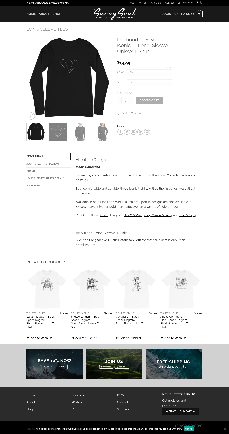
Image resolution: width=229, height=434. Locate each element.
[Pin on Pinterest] (140, 132)
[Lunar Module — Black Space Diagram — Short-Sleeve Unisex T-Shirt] (47, 289)
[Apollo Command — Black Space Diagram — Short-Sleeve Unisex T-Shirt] (181, 289)
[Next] (106, 77)
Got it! (188, 428)
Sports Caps (187, 215)
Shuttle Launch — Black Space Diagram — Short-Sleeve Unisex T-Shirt (85, 322)
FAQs (131, 2)
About (44, 14)
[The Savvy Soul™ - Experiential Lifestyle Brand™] (114, 14)
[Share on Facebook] (120, 132)
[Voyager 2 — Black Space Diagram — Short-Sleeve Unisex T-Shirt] (136, 289)
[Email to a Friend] (134, 132)
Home (31, 14)
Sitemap (123, 409)
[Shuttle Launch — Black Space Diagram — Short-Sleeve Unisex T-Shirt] (91, 289)
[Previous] (32, 77)
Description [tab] (34, 156)
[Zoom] (31, 116)
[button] (39, 338)
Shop (57, 14)
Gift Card (156, 2)
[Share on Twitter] (127, 132)
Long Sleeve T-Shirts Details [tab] (45, 178)
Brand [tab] (30, 171)
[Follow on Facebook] (197, 3)
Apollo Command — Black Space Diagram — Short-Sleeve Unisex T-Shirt (175, 322)
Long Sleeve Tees (47, 29)
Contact (169, 2)
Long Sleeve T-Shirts (158, 215)
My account (80, 395)
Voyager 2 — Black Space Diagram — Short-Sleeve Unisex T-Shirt (130, 322)
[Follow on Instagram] (201, 3)
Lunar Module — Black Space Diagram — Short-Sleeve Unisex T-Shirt (40, 322)
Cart (74, 409)
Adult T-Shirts (133, 215)
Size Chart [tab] (33, 185)
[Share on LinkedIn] (147, 132)
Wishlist (142, 2)
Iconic (121, 126)
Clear (169, 67)
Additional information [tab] (42, 163)
